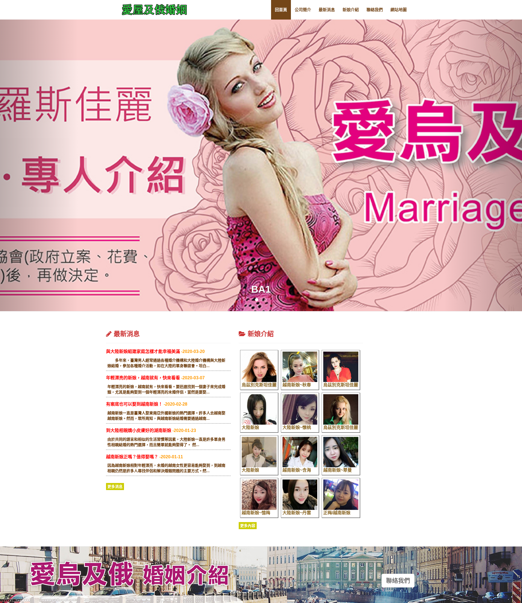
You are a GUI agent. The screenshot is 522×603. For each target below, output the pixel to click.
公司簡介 (303, 9)
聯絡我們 (374, 9)
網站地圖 (398, 9)
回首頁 (281, 9)
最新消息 (327, 9)
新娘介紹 (351, 9)
